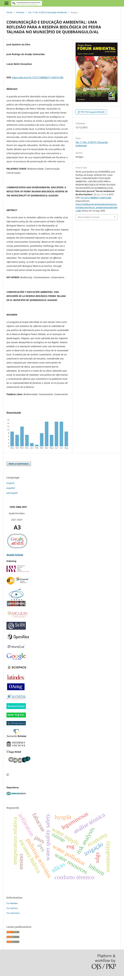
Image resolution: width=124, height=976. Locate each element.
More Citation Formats (89, 217)
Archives (20, 12)
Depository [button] (12, 787)
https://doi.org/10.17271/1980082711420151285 (37, 77)
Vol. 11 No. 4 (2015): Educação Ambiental (47, 12)
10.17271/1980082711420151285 (95, 197)
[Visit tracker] (7, 774)
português (12, 492)
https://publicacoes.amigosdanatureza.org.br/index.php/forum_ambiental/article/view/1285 (96, 207)
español (10, 487)
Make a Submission (19, 463)
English (10, 483)
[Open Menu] (6, 3)
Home (9, 12)
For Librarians (13, 913)
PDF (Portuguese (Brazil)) (92, 111)
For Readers (12, 903)
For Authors (12, 908)
